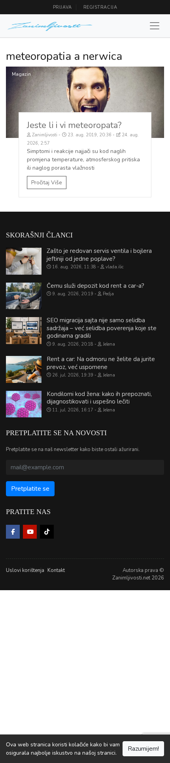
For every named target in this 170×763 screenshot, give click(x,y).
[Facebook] (13, 532)
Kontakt (56, 570)
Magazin (21, 74)
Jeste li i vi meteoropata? (74, 125)
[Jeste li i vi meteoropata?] (85, 102)
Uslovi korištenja (25, 570)
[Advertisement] (85, 675)
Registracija (100, 7)
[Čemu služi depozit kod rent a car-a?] (24, 296)
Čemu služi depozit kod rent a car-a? (95, 286)
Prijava (62, 7)
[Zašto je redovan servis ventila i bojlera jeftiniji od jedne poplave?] (24, 261)
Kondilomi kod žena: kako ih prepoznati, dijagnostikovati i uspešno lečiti (99, 398)
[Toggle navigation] (154, 25)
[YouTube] (30, 532)
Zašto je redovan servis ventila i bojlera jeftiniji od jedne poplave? (99, 255)
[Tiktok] (47, 532)
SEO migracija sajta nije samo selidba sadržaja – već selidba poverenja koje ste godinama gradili (102, 328)
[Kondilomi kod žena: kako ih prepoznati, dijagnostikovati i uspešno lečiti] (24, 404)
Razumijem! (143, 748)
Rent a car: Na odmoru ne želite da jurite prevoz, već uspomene (101, 363)
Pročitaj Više (46, 182)
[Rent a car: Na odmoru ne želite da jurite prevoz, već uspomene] (24, 369)
